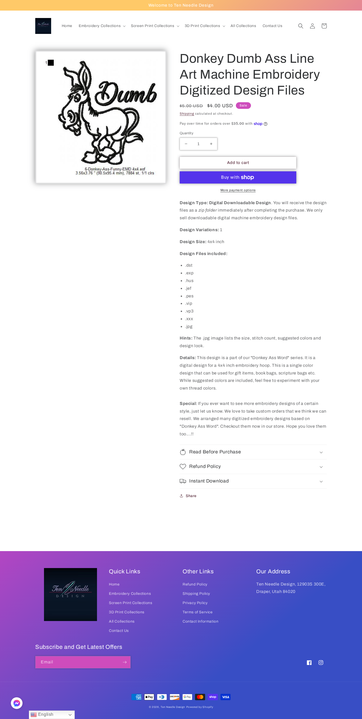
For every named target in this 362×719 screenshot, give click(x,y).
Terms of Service (198, 612)
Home (114, 584)
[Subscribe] (124, 662)
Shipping (187, 113)
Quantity (186, 133)
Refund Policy (195, 584)
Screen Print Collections (130, 603)
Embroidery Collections (130, 594)
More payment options (238, 190)
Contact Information (200, 621)
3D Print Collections (126, 612)
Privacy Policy (195, 603)
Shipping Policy (196, 594)
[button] (102, 26)
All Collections (122, 621)
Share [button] (191, 496)
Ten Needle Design (173, 706)
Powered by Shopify (199, 706)
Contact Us (119, 631)
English (45, 714)
